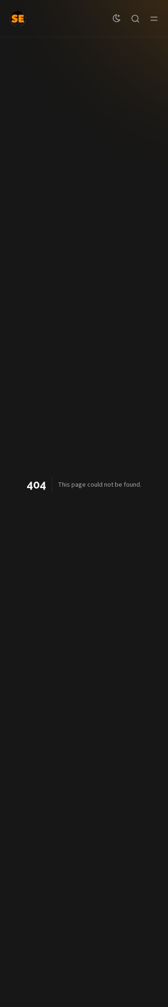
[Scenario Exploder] (17, 18)
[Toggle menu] (154, 18)
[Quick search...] (135, 18)
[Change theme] (116, 18)
